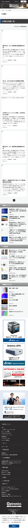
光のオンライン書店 (5, 472)
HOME (2, 10)
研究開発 (15, 193)
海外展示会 (3, 436)
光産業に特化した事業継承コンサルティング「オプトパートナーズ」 (11, 463)
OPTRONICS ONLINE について (14, 509)
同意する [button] (14, 526)
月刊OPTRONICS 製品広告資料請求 (9, 454)
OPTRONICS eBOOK (5, 474)
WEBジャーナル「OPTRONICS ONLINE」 (10, 489)
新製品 (15, 60)
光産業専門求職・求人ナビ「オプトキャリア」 (11, 461)
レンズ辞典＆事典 (5, 480)
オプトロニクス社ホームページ (8, 487)
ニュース (4, 60)
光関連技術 (10, 60)
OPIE (2, 427)
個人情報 (14, 513)
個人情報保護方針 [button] (16, 522)
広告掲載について (14, 511)
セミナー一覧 (4, 446)
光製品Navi (3, 453)
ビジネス (9, 125)
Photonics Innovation (6, 433)
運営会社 (14, 512)
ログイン (16, 1)
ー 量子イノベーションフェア (8, 429)
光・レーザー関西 (5, 431)
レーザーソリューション (6, 435)
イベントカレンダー (5, 438)
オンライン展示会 (5, 440)
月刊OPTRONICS (5, 471)
